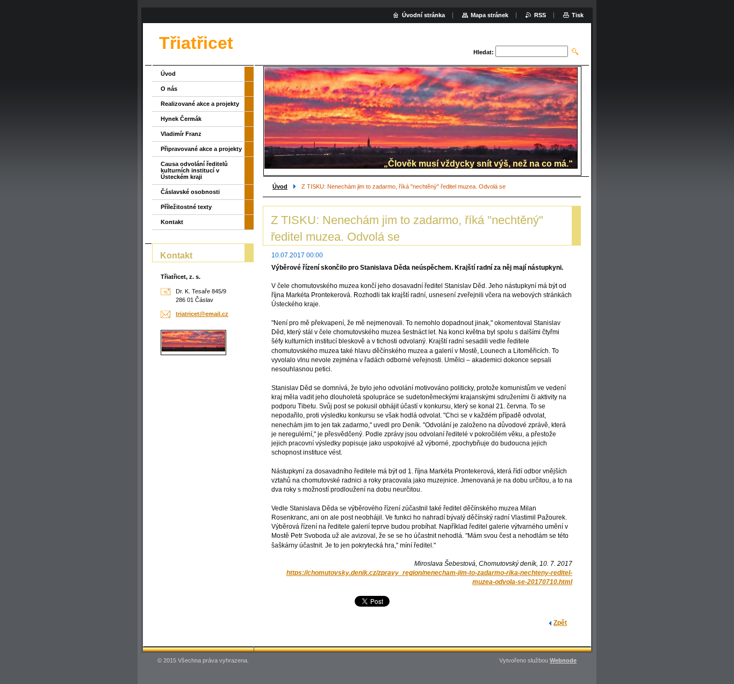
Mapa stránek (489, 15)
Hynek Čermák (181, 119)
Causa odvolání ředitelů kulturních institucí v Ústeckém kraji (194, 170)
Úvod (279, 186)
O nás (169, 88)
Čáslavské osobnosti (190, 192)
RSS (540, 15)
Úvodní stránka (423, 15)
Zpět (560, 623)
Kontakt (172, 222)
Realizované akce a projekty (200, 103)
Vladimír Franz (181, 134)
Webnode (563, 660)
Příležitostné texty (186, 207)
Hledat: (483, 52)
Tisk (578, 15)
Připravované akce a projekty (201, 149)
